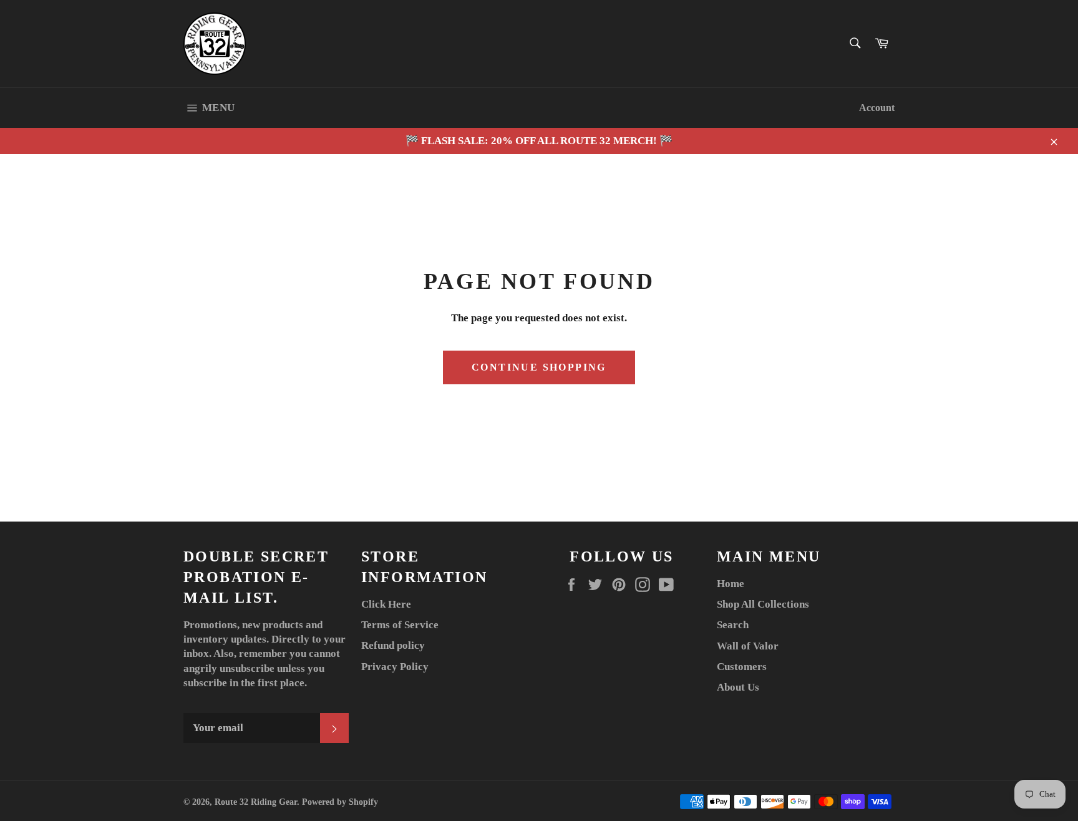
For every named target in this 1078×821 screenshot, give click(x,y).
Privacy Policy (395, 667)
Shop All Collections (763, 604)
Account (877, 107)
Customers (742, 667)
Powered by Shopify (340, 802)
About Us (738, 687)
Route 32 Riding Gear (256, 802)
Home (730, 584)
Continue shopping (539, 367)
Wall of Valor (748, 646)
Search (733, 625)
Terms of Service (400, 625)
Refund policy (393, 645)
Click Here (386, 604)
